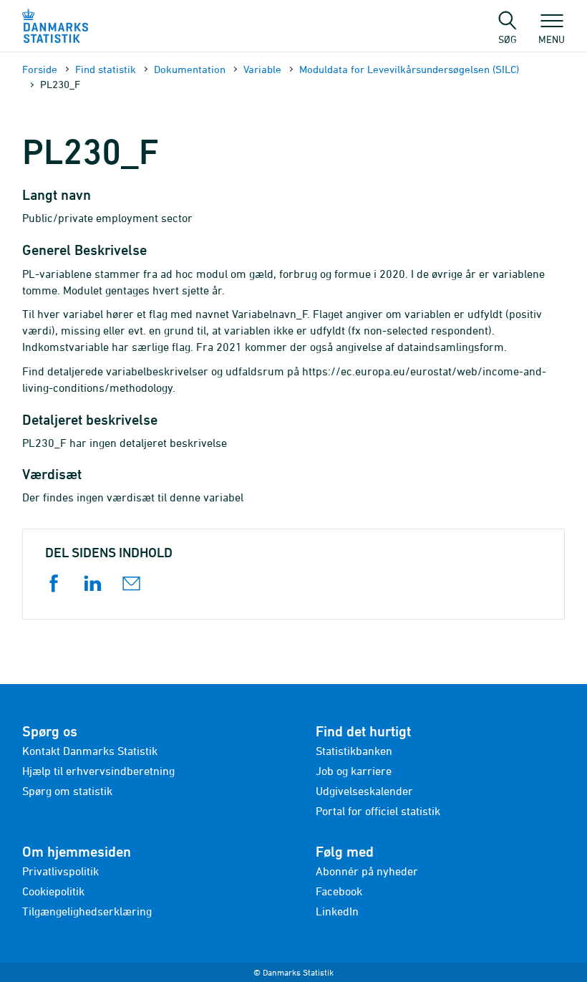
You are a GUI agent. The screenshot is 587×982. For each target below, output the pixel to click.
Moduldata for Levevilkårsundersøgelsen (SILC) (409, 69)
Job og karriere (354, 770)
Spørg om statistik (67, 790)
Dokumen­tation (189, 69)
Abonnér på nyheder (367, 871)
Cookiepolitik (53, 891)
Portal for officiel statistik (378, 810)
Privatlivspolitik (60, 871)
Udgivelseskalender (364, 790)
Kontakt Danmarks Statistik (89, 750)
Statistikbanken (354, 750)
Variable (262, 69)
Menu (551, 38)
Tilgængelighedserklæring (87, 911)
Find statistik (105, 69)
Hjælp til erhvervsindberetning (98, 770)
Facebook (339, 891)
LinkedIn (337, 911)
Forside (39, 69)
